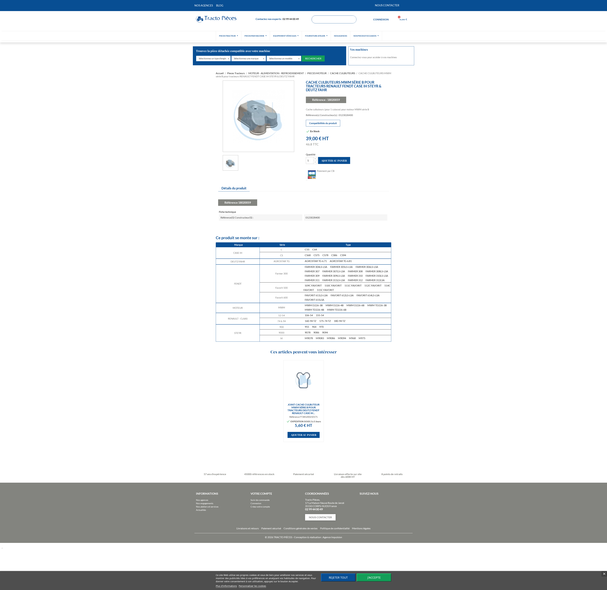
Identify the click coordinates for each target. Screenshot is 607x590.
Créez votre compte (260, 506)
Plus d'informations (226, 585)
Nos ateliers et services (207, 506)
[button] (213, 58)
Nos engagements (204, 503)
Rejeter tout (338, 577)
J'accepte (374, 577)
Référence (231, 202)
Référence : (319, 99)
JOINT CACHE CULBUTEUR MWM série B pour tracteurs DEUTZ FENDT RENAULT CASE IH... (303, 409)
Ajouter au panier (334, 160)
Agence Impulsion (332, 537)
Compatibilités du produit (323, 123)
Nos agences (202, 500)
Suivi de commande (260, 500)
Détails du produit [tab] (233, 188)
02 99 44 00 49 (291, 18)
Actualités (201, 510)
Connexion (256, 503)
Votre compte (261, 493)
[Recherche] (352, 19)
